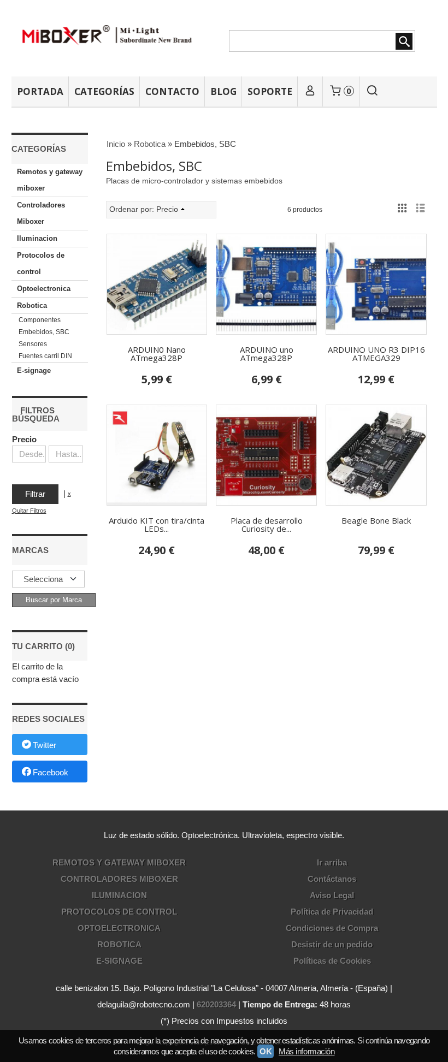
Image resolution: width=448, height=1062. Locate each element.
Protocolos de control (40, 263)
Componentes (40, 320)
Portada (40, 91)
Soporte (269, 91)
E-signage (34, 370)
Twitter (44, 745)
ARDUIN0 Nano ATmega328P (157, 353)
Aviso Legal (332, 895)
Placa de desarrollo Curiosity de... (267, 524)
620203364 (216, 1004)
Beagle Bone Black (376, 520)
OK (266, 1051)
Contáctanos (332, 878)
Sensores (33, 344)
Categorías (104, 91)
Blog (223, 91)
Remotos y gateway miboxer (49, 180)
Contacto (172, 91)
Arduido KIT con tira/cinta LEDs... (156, 524)
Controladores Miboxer (41, 213)
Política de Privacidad (332, 911)
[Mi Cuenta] (310, 91)
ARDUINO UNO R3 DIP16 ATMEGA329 (376, 353)
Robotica (32, 305)
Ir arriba (332, 862)
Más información (306, 1051)
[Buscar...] (372, 91)
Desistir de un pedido (332, 944)
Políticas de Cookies (332, 960)
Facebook (50, 772)
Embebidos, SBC (44, 332)
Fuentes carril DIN (45, 356)
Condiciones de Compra (332, 928)
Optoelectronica (43, 288)
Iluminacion (37, 238)
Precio (24, 439)
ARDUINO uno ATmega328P (266, 353)
